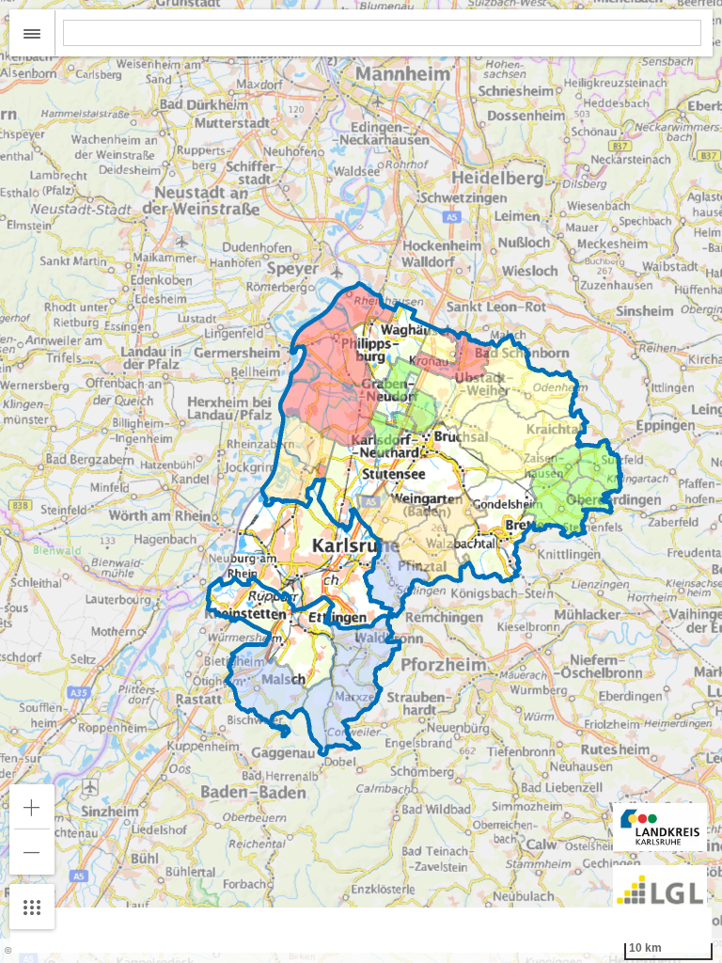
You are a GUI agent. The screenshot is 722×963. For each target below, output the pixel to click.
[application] (361, 481)
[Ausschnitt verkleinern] (32, 852)
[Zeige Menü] (32, 906)
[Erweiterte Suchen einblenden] (32, 32)
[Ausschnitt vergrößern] (32, 806)
